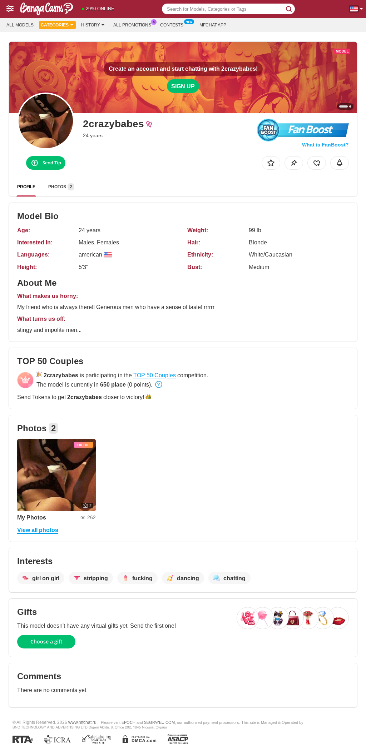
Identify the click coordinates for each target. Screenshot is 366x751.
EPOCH (128, 722)
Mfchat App (212, 25)
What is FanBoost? (325, 145)
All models (20, 25)
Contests (171, 25)
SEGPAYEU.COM (159, 722)
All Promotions (132, 25)
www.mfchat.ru (82, 722)
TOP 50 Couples (154, 375)
